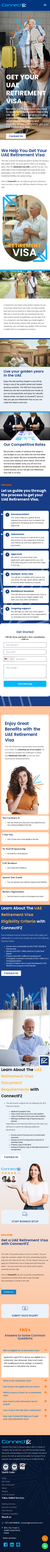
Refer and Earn (9, 1538)
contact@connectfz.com (32, 1523)
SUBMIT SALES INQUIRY (25, 1315)
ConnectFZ (12, 181)
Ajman (4, 1488)
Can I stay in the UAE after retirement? (22, 1410)
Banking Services (8, 1504)
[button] (25, 1350)
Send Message (25, 683)
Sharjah (5, 1491)
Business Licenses (9, 1507)
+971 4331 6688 (11, 1523)
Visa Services (7, 1510)
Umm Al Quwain (8, 1495)
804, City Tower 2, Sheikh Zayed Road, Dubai (12, 1530)
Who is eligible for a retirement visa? (21, 1350)
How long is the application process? (21, 1386)
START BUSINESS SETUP (25, 1221)
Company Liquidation (10, 1514)
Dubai (4, 1478)
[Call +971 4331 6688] (45, 1538)
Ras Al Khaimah (8, 1485)
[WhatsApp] (45, 1546)
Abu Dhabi (6, 1481)
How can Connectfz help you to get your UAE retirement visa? (20, 1417)
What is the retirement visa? (17, 1380)
